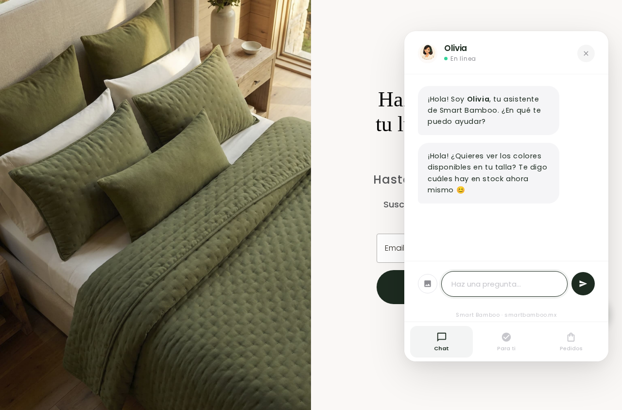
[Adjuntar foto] (427, 283)
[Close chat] (586, 53)
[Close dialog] (612, 9)
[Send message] (583, 283)
